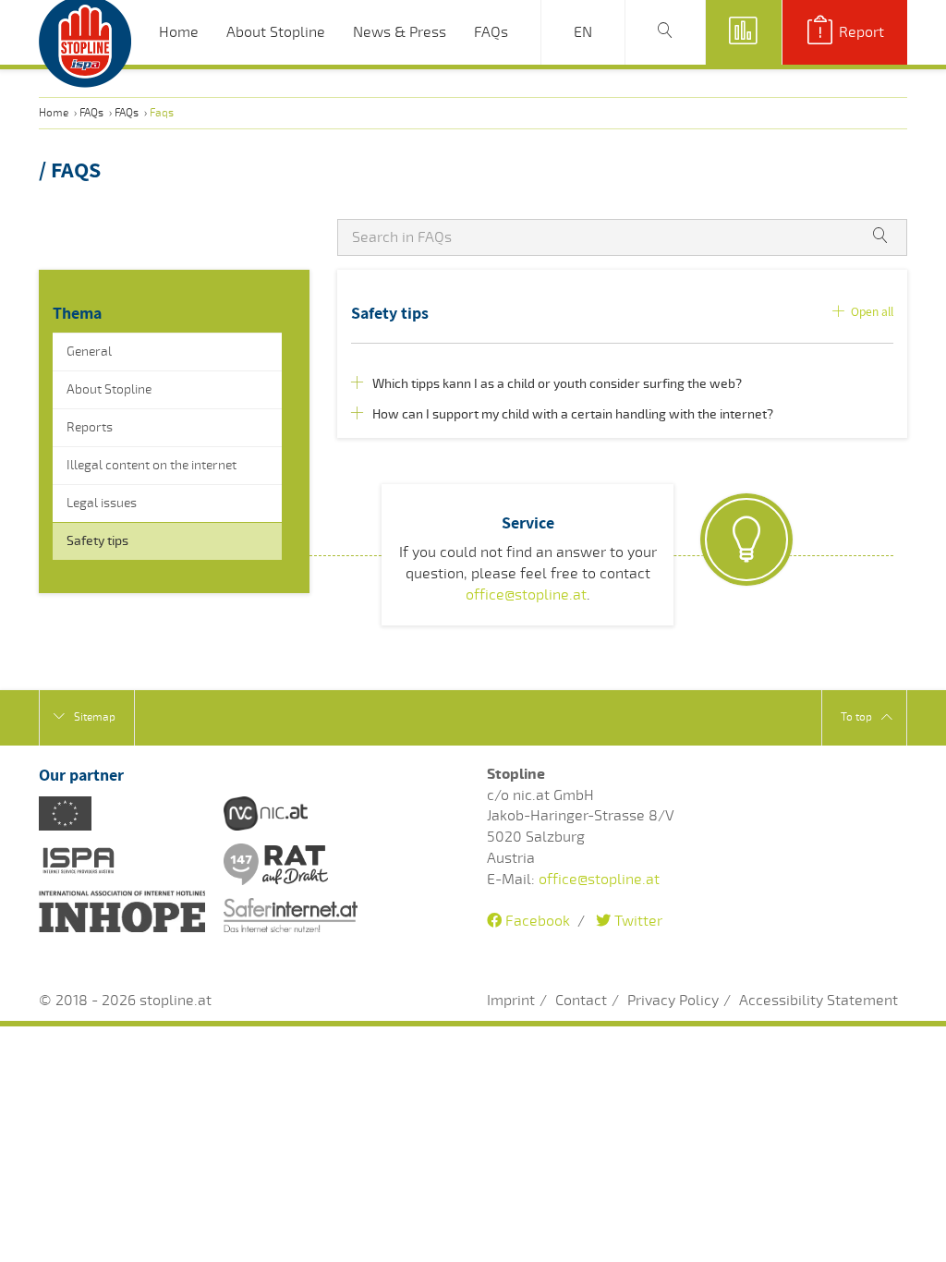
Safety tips (97, 541)
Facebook (536, 921)
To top (856, 717)
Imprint (511, 1000)
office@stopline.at (526, 595)
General (89, 351)
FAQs (491, 32)
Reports (90, 427)
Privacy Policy (673, 1000)
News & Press (399, 32)
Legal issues (102, 503)
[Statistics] (743, 32)
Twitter (636, 921)
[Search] (665, 32)
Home (179, 32)
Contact (581, 1000)
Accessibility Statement (818, 1000)
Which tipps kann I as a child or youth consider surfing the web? (553, 384)
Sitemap (94, 717)
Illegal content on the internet (151, 465)
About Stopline (275, 32)
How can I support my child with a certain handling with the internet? (568, 414)
